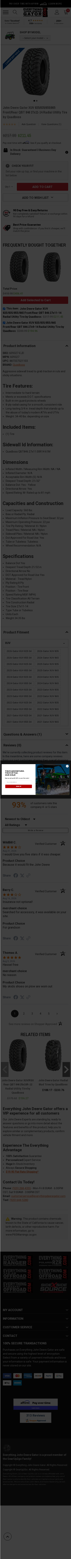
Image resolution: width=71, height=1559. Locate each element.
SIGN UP (18, 786)
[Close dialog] (67, 766)
